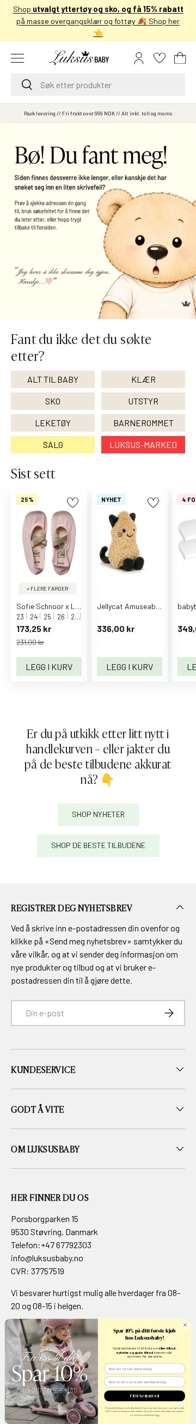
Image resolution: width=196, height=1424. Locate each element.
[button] (180, 58)
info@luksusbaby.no (47, 1258)
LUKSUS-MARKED (143, 444)
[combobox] (98, 84)
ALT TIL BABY (52, 379)
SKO (52, 401)
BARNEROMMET (143, 423)
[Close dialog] (185, 1325)
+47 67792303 (66, 1244)
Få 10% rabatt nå (144, 1396)
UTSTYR (143, 401)
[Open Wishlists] (160, 58)
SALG (53, 444)
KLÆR (143, 379)
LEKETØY (53, 423)
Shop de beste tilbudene (98, 845)
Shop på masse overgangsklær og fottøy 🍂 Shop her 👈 (98, 20)
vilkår (37, 954)
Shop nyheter (98, 814)
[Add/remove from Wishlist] (72, 502)
